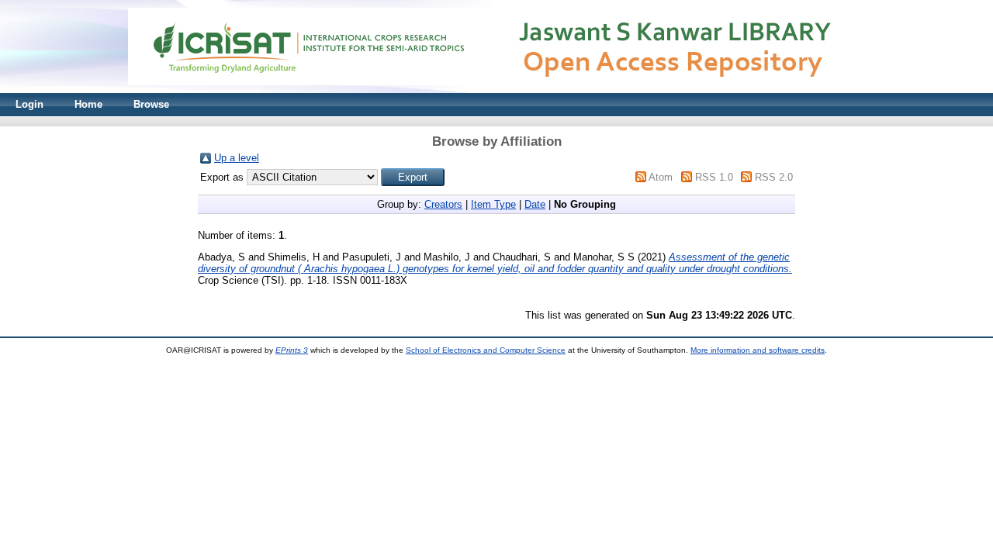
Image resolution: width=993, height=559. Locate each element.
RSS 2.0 (774, 177)
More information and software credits (757, 350)
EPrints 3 (291, 350)
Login (29, 104)
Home (88, 104)
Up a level (236, 158)
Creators (443, 204)
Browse (151, 104)
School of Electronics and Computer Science (486, 350)
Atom (661, 177)
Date (534, 204)
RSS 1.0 (714, 177)
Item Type (493, 204)
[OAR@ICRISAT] (496, 89)
